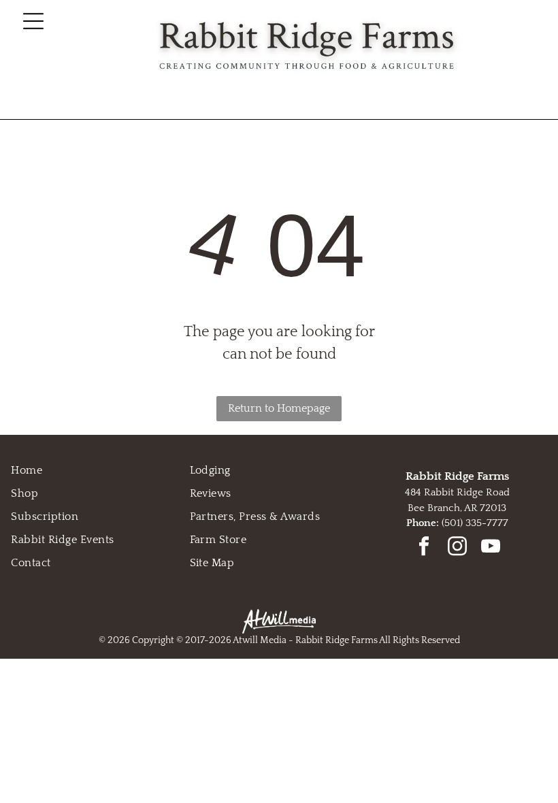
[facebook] (424, 548)
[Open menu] (33, 21)
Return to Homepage (279, 408)
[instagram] (457, 548)
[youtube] (491, 548)
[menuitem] (100, 470)
